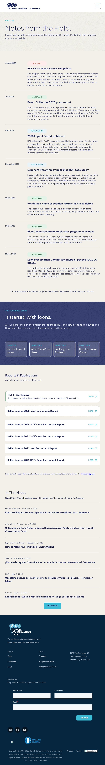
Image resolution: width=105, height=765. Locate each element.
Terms (78, 751)
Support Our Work (46, 661)
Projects (42, 656)
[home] (23, 6)
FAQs (10, 667)
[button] (97, 6)
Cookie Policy (91, 751)
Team (10, 656)
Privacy (70, 751)
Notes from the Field (47, 667)
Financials (12, 661)
